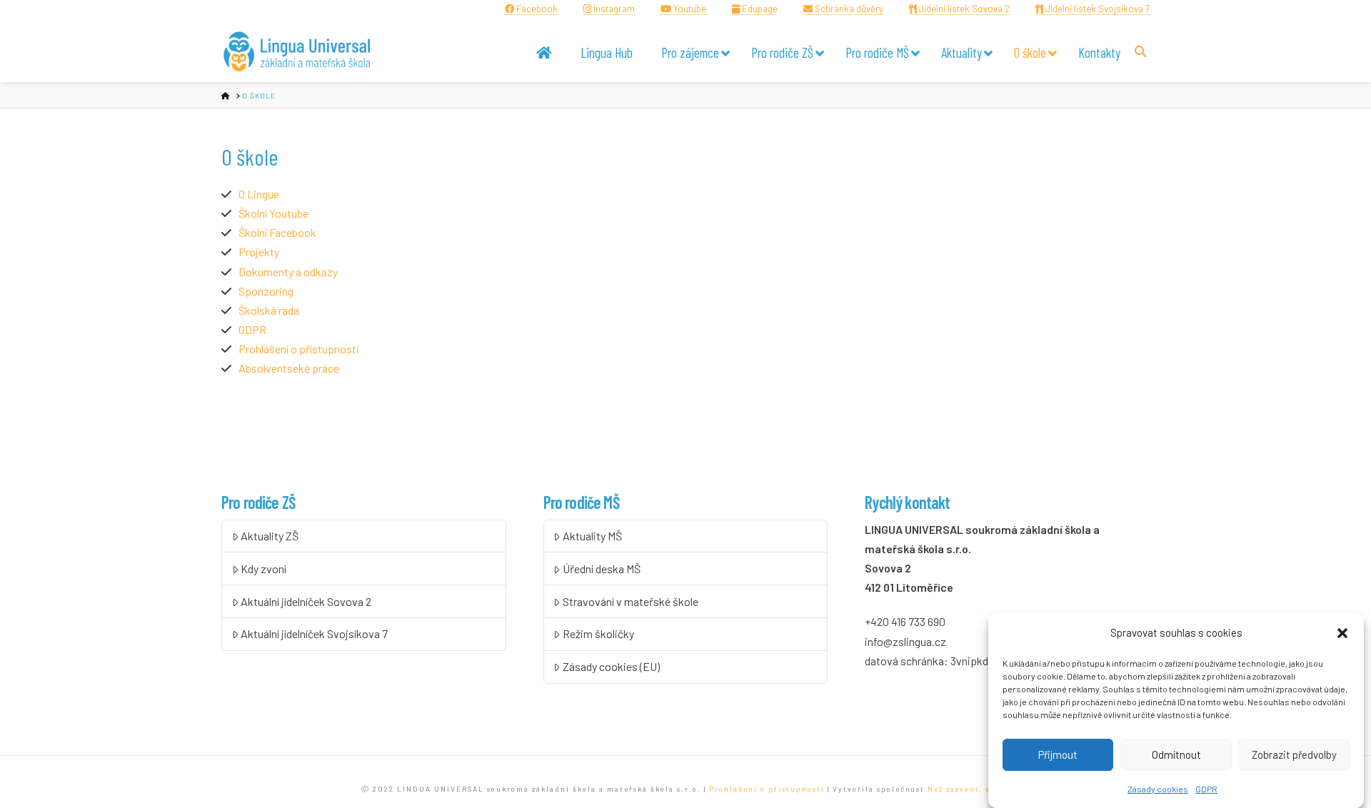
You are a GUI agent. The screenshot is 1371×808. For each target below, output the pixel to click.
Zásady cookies (1158, 789)
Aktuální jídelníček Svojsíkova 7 (314, 633)
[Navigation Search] (1142, 51)
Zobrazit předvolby (1294, 754)
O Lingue (258, 194)
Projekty (258, 251)
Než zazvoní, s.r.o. (969, 788)
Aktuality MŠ (592, 535)
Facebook (536, 8)
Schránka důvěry (848, 8)
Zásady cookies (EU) (611, 666)
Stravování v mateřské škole (630, 601)
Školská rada (268, 310)
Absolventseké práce (288, 368)
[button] (1342, 633)
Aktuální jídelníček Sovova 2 (306, 601)
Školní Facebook (277, 232)
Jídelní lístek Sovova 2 (963, 8)
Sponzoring (265, 291)
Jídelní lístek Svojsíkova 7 (1096, 8)
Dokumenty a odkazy (288, 271)
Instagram (613, 8)
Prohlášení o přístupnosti (298, 348)
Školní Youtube (273, 213)
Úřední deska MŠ (602, 568)
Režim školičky (598, 633)
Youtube (688, 8)
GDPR (1206, 789)
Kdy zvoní (263, 568)
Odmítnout (1176, 754)
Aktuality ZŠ (269, 535)
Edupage (759, 8)
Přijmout (1058, 754)
